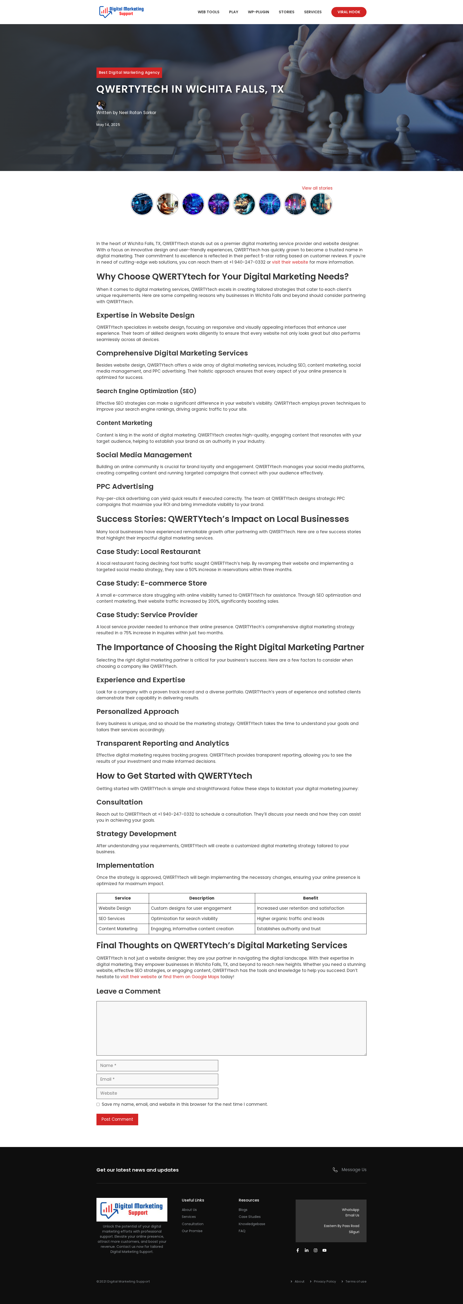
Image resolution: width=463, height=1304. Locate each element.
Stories (286, 11)
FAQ (242, 1231)
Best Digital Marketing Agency (129, 72)
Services (313, 11)
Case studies (250, 1216)
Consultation (193, 1224)
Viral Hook (349, 11)
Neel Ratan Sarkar (137, 113)
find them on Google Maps (191, 977)
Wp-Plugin (258, 11)
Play (233, 11)
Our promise (192, 1231)
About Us (189, 1209)
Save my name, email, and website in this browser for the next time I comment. (185, 1104)
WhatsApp (350, 1209)
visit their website (290, 262)
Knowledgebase (252, 1224)
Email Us (352, 1215)
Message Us (354, 1170)
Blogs (243, 1209)
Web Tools (208, 11)
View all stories (317, 188)
